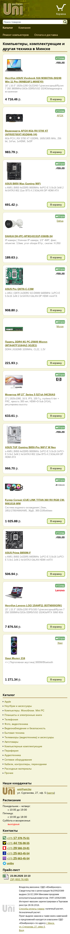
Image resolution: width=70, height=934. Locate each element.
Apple (7, 701)
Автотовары (11, 741)
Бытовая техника (14, 732)
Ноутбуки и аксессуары (18, 706)
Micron (60, 326)
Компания (24, 27)
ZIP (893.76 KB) (19, 879)
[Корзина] (61, 8)
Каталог (8, 27)
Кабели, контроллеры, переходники (25, 764)
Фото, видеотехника (16, 724)
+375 (18, 838)
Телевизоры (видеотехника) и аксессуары (29, 737)
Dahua (60, 221)
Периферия (11, 750)
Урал (60, 643)
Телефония (11, 719)
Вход (21, 930)
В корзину (56, 99)
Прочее (8, 773)
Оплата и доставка (46, 34)
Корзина (61, 13)
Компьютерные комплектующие (23, 746)
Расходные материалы (18, 768)
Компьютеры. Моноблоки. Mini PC (24, 710)
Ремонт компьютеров (16, 34)
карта (51, 792)
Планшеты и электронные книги (23, 715)
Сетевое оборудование (18, 759)
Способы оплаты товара (31, 909)
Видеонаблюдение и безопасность (24, 728)
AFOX (60, 115)
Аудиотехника (12, 755)
